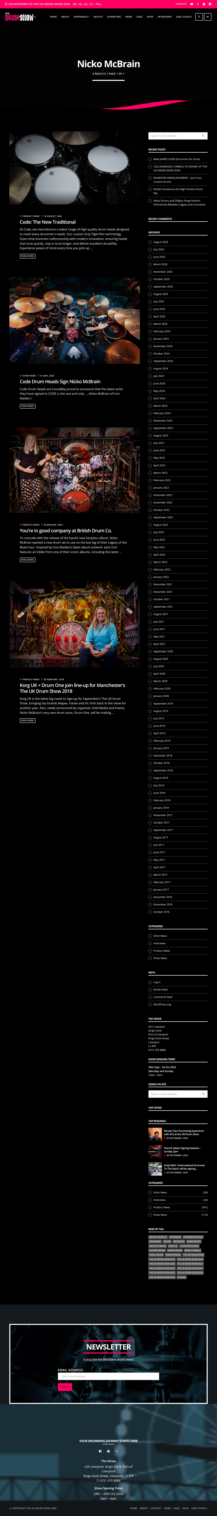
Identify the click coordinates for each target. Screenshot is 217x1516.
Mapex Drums (175, 1250)
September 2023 (163, 428)
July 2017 (158, 845)
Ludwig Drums (157, 1250)
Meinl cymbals (192, 1250)
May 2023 (159, 458)
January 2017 (161, 889)
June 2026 (159, 257)
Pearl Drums (156, 1254)
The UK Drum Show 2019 (190, 1259)
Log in (157, 982)
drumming (155, 1241)
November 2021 (162, 592)
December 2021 (162, 584)
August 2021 (160, 614)
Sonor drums (173, 1254)
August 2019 (160, 711)
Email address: (71, 1370)
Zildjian (181, 1277)
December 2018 (162, 755)
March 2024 (160, 406)
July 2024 (158, 376)
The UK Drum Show (193, 1254)
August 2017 (160, 837)
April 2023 (159, 465)
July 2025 (158, 301)
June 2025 (159, 309)
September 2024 (163, 361)
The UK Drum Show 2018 (162, 1259)
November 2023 (162, 420)
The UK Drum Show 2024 (162, 1272)
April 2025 (159, 316)
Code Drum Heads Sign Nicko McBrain (60, 381)
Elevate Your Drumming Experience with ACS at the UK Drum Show (184, 1132)
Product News (31, 216)
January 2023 (161, 487)
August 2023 (160, 435)
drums (167, 1241)
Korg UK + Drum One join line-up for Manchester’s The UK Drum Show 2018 (72, 688)
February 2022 (162, 569)
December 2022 (162, 495)
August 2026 (160, 242)
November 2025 (162, 271)
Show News (29, 375)
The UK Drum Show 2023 (190, 1268)
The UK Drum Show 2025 (190, 1272)
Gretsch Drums (157, 1246)
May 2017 (159, 860)
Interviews (159, 943)
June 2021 (159, 629)
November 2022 (162, 502)
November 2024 (162, 346)
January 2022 (161, 577)
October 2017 (161, 822)
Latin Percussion (189, 1246)
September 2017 (163, 830)
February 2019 (162, 740)
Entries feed (160, 989)
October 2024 (161, 353)
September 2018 (163, 770)
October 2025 (161, 279)
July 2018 (158, 785)
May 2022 (159, 547)
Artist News (160, 936)
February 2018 (162, 800)
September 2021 (163, 606)
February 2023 (162, 480)
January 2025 (161, 339)
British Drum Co (158, 1237)
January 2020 (161, 696)
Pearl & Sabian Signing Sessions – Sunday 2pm (182, 1150)
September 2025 (163, 286)
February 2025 (162, 331)
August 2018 (160, 778)
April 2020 (159, 673)
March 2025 (160, 324)
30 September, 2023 (177, 1138)
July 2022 (158, 532)
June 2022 (159, 539)
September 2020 (163, 651)
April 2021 (159, 644)
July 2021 (158, 621)
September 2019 (163, 703)
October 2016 (161, 912)
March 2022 (160, 562)
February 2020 (162, 688)
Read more (27, 256)
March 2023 (160, 473)
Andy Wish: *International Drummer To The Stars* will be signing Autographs (184, 1167)
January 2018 (161, 807)
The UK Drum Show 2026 (162, 1277)
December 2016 (162, 897)
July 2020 (158, 666)
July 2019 (158, 718)
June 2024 (159, 383)
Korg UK (173, 1246)
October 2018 (161, 763)
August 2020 (160, 659)
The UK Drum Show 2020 (162, 1263)
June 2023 (159, 450)
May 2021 (159, 636)
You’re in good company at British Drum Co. (66, 530)
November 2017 (162, 815)
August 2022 (160, 525)
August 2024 (160, 368)
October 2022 (161, 510)
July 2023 (158, 443)
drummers (175, 1237)
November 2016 (162, 904)
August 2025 (160, 294)
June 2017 (159, 852)
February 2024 (162, 413)
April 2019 (159, 733)
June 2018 (159, 793)
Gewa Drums (194, 1241)
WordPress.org (162, 1004)
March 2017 (160, 875)
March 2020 (160, 681)
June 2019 (159, 726)
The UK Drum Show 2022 (162, 1268)
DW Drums (178, 1241)
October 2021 (161, 599)
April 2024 (159, 398)
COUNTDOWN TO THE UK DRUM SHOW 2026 (53, 4)
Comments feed (162, 997)
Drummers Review (193, 1237)
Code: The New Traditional (48, 222)
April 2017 (159, 867)
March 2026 (160, 264)
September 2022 (163, 517)
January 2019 (161, 748)
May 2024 (159, 391)
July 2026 (158, 249)
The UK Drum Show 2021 (190, 1263)
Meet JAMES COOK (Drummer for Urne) (176, 159)
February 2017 (162, 882)
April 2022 (159, 554)
